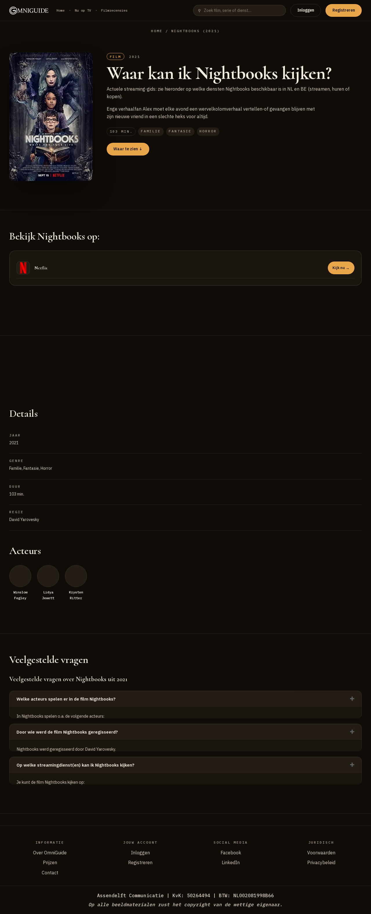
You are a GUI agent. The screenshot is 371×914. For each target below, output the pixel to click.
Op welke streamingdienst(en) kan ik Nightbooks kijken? (75, 765)
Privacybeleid (321, 862)
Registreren (343, 10)
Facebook (231, 852)
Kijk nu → (341, 267)
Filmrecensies (114, 10)
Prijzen (50, 862)
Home (61, 10)
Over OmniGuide (50, 852)
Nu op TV (83, 10)
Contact (50, 872)
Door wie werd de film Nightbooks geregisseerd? (67, 732)
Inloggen (305, 10)
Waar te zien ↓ (127, 148)
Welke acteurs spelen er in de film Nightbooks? (66, 699)
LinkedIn (231, 862)
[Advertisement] (185, 364)
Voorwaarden (321, 852)
